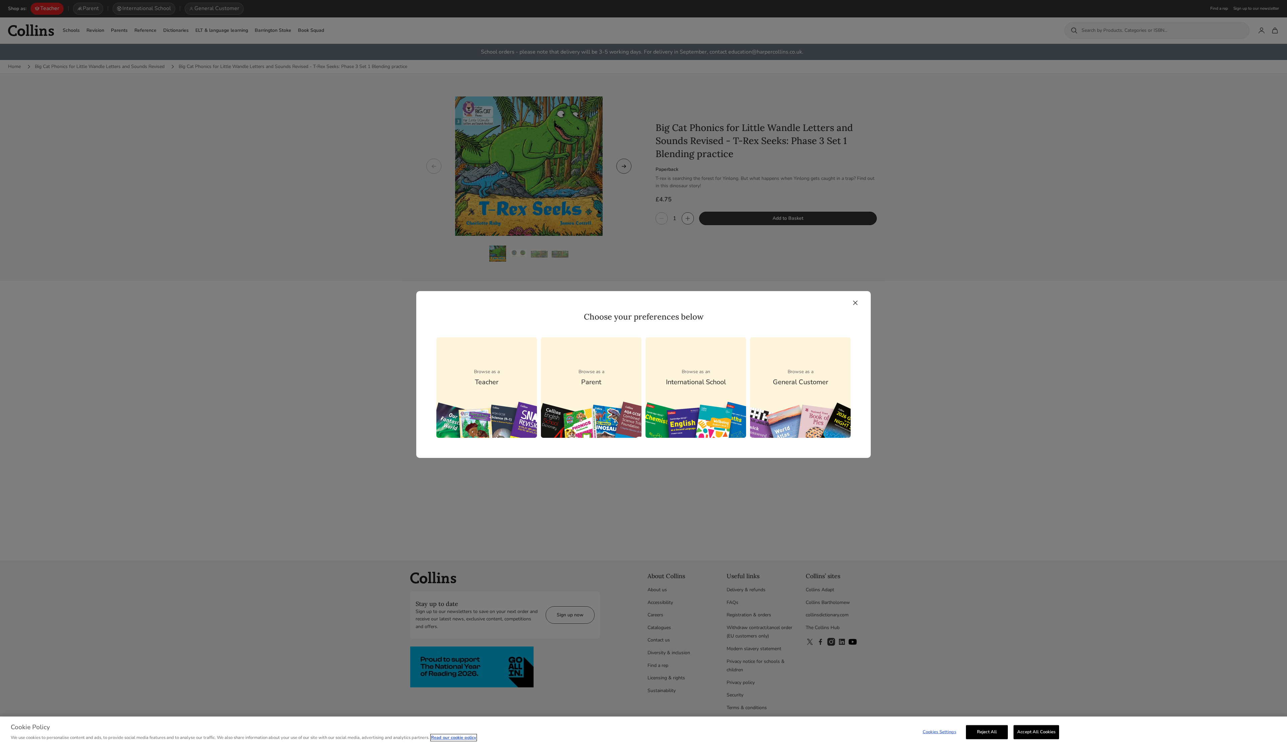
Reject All (987, 732)
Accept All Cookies (1036, 732)
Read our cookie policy (453, 738)
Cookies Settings (939, 732)
